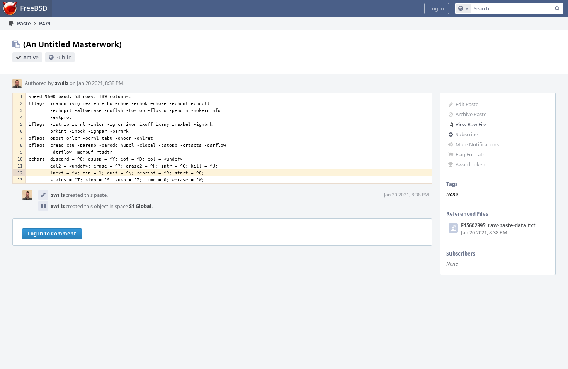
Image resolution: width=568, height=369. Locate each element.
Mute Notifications (477, 144)
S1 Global (140, 206)
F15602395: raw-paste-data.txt (498, 225)
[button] (436, 8)
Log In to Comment (52, 233)
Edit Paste (467, 104)
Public (63, 57)
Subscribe (467, 134)
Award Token (470, 164)
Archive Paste (471, 114)
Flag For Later (471, 154)
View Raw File (471, 124)
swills (61, 83)
